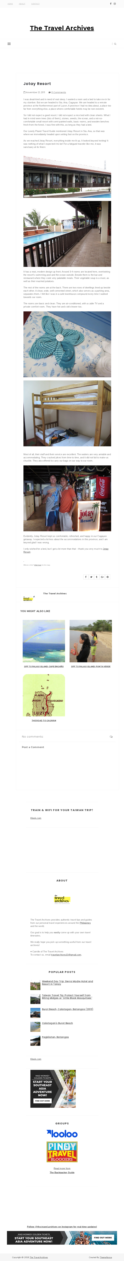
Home (10, 4)
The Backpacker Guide (62, 1172)
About (22, 4)
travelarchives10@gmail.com (66, 954)
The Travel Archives (62, 28)
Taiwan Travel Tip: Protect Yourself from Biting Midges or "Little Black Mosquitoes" (67, 997)
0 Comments (58, 92)
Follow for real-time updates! (62, 1226)
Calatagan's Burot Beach (57, 1023)
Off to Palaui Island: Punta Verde (91, 666)
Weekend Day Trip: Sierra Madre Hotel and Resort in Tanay (67, 983)
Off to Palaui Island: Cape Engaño (44, 666)
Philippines (85, 923)
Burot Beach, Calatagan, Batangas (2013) (67, 1009)
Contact (35, 4)
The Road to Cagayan (44, 720)
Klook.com (35, 818)
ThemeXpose (106, 1257)
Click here (37, 565)
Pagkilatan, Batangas (55, 1037)
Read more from (62, 1168)
